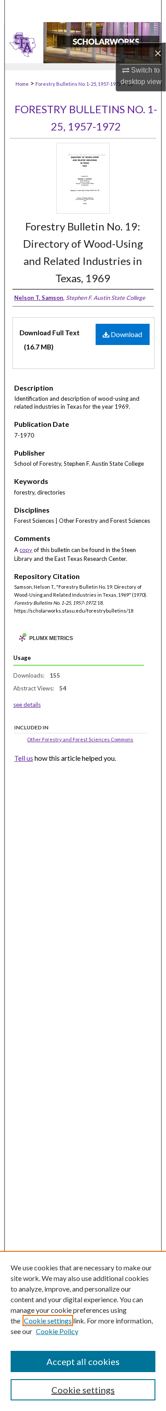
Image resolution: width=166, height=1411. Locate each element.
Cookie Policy (57, 1331)
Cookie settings (48, 1320)
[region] (83, 1331)
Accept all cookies (83, 1361)
